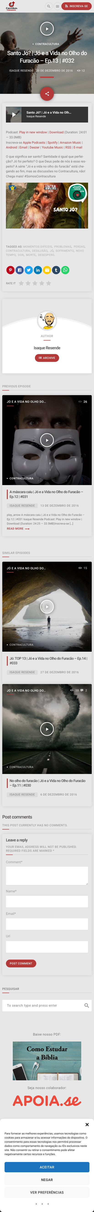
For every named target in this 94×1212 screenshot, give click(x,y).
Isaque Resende (47, 348)
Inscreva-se (76, 6)
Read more (18, 529)
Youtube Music (52, 147)
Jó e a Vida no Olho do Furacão (25, 402)
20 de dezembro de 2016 (54, 71)
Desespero (46, 255)
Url (8, 936)
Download (56, 132)
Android (11, 147)
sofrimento (65, 250)
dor (21, 255)
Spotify (52, 143)
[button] (87, 1124)
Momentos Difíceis (37, 246)
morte (31, 255)
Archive (46, 358)
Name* (11, 891)
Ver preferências (47, 1192)
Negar (47, 1180)
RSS (68, 147)
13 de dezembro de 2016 (59, 506)
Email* (11, 914)
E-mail (77, 147)
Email (23, 147)
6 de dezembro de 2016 (58, 794)
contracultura (18, 250)
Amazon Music (70, 143)
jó (51, 250)
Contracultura (47, 44)
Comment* (14, 862)
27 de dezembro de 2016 (59, 672)
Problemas (62, 246)
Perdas (79, 246)
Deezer (34, 147)
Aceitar (47, 1167)
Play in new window (33, 132)
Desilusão (39, 250)
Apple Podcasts (34, 143)
